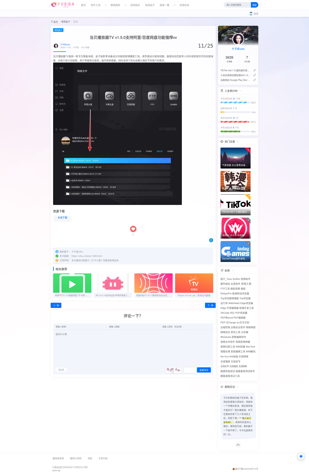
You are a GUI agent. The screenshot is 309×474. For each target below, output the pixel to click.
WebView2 (234, 303)
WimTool (250, 346)
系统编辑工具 (238, 351)
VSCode (224, 312)
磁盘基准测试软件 (245, 371)
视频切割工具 (227, 346)
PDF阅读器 (241, 312)
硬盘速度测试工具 (230, 375)
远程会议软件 (238, 327)
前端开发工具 (246, 308)
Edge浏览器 (246, 303)
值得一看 (164, 5)
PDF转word (226, 317)
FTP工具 (225, 288)
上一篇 (56, 305)
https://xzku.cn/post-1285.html (86, 255)
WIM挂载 (240, 346)
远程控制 (225, 327)
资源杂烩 (184, 5)
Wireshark (225, 337)
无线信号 (235, 361)
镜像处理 (225, 351)
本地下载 (62, 217)
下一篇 (210, 305)
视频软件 (246, 279)
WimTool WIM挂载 (229, 356)
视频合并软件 (227, 341)
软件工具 (95, 5)
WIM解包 (251, 351)
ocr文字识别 (242, 322)
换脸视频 (235, 288)
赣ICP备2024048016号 (246, 468)
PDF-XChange (228, 322)
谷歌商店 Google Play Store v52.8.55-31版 (235, 80)
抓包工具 (235, 332)
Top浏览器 (245, 298)
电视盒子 (150, 5)
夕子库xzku (65, 44)
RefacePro (226, 293)
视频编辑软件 (239, 337)
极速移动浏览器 (240, 293)
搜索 (255, 5)
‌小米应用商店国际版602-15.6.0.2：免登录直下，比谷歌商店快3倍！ (235, 75)
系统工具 (246, 283)
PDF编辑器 (240, 317)
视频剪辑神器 (243, 341)
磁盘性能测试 (227, 371)
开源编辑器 (233, 308)
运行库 (224, 303)
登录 (256, 13)
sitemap (56, 470)
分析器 (244, 332)
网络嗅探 (251, 327)
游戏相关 (135, 5)
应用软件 (235, 283)
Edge (223, 308)
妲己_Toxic (226, 279)
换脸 (243, 288)
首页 (83, 5)
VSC (232, 312)
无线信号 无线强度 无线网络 (233, 366)
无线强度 (225, 361)
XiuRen (236, 279)
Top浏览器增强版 (229, 298)
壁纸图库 (115, 5)
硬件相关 (225, 283)
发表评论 (203, 370)
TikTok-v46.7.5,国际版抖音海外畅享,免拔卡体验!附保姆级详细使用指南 (235, 70)
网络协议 (225, 332)
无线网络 (243, 356)
